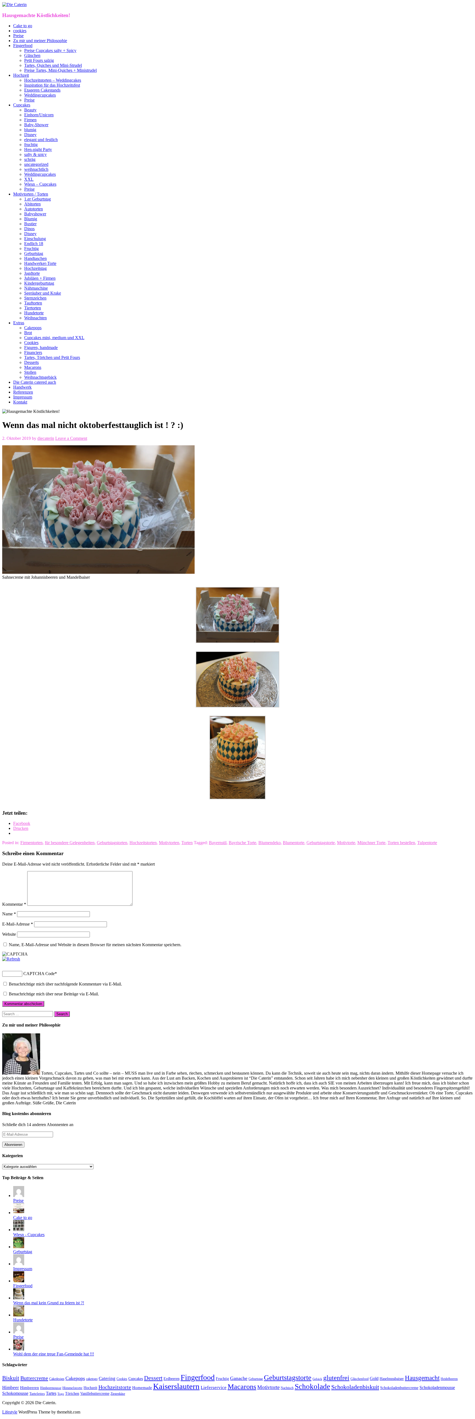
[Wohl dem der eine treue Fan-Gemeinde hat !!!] (18, 1349)
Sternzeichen (35, 298)
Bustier (30, 223)
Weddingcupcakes (40, 95)
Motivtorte (346, 842)
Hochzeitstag (35, 268)
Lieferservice (214, 1387)
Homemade (142, 1387)
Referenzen (23, 392)
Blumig (30, 218)
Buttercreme (34, 1378)
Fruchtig (31, 248)
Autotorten (33, 209)
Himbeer (10, 1387)
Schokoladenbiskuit (355, 1387)
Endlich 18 (33, 243)
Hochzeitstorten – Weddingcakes (52, 80)
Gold (374, 1378)
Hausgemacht (422, 1377)
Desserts (31, 362)
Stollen (30, 372)
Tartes (51, 1393)
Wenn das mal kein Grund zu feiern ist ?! (48, 1302)
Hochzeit (21, 75)
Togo (60, 1393)
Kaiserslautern (176, 1386)
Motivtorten (169, 842)
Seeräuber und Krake (42, 293)
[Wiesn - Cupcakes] (18, 1229)
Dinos (29, 228)
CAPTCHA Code (39, 973)
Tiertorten (32, 308)
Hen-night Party (38, 149)
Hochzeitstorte (114, 1387)
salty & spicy (35, 154)
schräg (29, 159)
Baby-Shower (36, 124)
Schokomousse (15, 1393)
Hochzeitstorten (143, 842)
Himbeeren (29, 1387)
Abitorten (32, 204)
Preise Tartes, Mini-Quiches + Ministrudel (60, 70)
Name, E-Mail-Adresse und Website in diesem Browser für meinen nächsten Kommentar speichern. (95, 944)
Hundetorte (34, 313)
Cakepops (33, 327)
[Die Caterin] (14, 4)
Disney (30, 134)
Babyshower (35, 214)
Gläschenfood (359, 1379)
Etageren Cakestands (42, 90)
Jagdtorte (32, 273)
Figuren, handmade (41, 347)
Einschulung (35, 238)
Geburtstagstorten (112, 842)
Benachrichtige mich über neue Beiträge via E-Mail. (54, 994)
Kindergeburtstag (39, 283)
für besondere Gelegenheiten (70, 842)
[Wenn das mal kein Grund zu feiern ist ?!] (18, 1298)
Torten (187, 842)
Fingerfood (22, 45)
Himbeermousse (50, 1388)
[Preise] (18, 1195)
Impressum (22, 397)
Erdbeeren (171, 1378)
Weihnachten (35, 317)
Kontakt (20, 402)
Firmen (30, 119)
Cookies (31, 342)
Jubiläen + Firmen (40, 278)
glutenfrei (336, 1377)
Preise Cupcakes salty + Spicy (50, 50)
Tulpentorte (427, 842)
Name (9, 914)
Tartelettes (37, 1393)
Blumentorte (293, 842)
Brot (28, 332)
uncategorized (36, 164)
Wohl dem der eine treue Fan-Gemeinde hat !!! (53, 1354)
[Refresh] (11, 959)
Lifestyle (9, 1412)
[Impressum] (18, 1263)
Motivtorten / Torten (30, 194)
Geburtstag (33, 253)
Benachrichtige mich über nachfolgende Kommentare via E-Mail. (65, 984)
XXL (29, 179)
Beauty (30, 110)
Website (9, 934)
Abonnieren (13, 1145)
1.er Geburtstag (37, 199)
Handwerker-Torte (40, 263)
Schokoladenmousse (437, 1387)
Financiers (33, 352)
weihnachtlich (36, 169)
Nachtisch (287, 1388)
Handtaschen (35, 258)
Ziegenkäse (118, 1393)
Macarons (32, 367)
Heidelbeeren (449, 1378)
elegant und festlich (41, 139)
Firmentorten (31, 842)
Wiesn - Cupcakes (29, 1234)
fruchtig (31, 144)
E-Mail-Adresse (17, 924)
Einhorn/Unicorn (39, 114)
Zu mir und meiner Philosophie (40, 40)
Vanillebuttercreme (94, 1393)
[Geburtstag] (18, 1246)
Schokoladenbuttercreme (399, 1388)
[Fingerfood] (18, 1280)
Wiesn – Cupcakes (40, 184)
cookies (19, 30)
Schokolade (312, 1386)
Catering (107, 1378)
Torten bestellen (401, 842)
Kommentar (14, 904)
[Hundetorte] (18, 1315)
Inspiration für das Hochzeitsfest (52, 85)
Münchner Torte (371, 842)
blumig (30, 129)
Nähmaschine (36, 288)
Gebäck (317, 1378)
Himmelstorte (72, 1388)
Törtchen (72, 1393)
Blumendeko (269, 842)
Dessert (153, 1378)
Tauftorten (33, 303)
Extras (18, 322)
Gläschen (32, 55)
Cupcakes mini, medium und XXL (54, 337)
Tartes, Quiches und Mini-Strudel (53, 65)
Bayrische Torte (242, 842)
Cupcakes (21, 105)
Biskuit (10, 1378)
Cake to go (22, 25)
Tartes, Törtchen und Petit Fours (52, 357)
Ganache (238, 1378)
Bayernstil (218, 842)
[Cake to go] (18, 1212)
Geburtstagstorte (320, 842)
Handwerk (22, 387)
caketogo (92, 1378)
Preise (18, 35)
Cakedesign (56, 1378)
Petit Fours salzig (39, 60)
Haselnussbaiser (392, 1378)
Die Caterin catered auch (34, 382)
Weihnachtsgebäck (40, 377)
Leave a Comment (71, 438)
